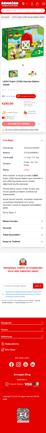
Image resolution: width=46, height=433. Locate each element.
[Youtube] (25, 364)
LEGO (26, 170)
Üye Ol (38, 286)
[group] (9, 90)
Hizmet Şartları (20, 302)
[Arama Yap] (42, 10)
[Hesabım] (32, 3)
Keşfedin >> (22, 380)
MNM (5, 399)
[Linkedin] (32, 364)
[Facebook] (11, 364)
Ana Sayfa (5, 17)
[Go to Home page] (10, 4)
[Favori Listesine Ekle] (39, 124)
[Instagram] (18, 364)
